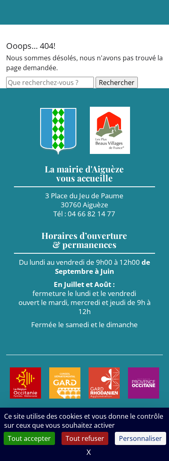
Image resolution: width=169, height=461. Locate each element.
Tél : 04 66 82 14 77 (84, 213)
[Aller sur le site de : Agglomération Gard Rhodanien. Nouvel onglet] (104, 383)
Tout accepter (29, 438)
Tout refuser (85, 438)
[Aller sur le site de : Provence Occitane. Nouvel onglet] (143, 383)
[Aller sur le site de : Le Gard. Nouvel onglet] (64, 383)
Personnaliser (140, 438)
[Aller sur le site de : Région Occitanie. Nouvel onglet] (25, 383)
